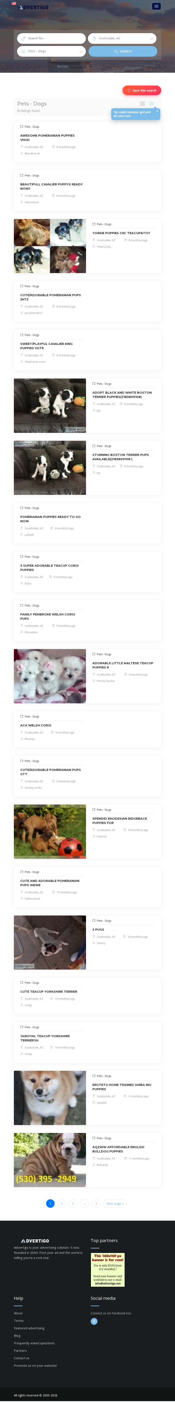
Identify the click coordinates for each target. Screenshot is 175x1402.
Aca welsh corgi (35, 725)
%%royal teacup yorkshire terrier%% (45, 1038)
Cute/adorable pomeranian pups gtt (50, 772)
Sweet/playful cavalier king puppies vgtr (46, 346)
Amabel (101, 1103)
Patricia (101, 836)
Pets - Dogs (31, 127)
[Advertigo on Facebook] (94, 1321)
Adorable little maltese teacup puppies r (122, 665)
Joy (98, 410)
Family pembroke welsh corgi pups (47, 616)
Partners (20, 1350)
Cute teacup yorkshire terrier (48, 992)
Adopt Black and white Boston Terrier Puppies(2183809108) (122, 395)
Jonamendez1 (33, 313)
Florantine (31, 632)
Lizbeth (29, 535)
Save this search (144, 90)
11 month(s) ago (138, 1096)
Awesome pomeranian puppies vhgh (47, 138)
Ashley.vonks (33, 788)
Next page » (115, 1203)
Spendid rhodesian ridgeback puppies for (119, 821)
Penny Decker (105, 681)
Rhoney (29, 739)
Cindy (28, 1005)
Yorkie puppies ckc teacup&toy (121, 233)
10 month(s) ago (137, 830)
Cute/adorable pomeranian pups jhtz (50, 297)
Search (125, 51)
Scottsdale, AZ (33, 147)
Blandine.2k (32, 153)
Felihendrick (32, 899)
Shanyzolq (103, 246)
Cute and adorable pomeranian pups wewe (49, 883)
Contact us (21, 1358)
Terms (19, 1320)
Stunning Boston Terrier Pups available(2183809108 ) (120, 457)
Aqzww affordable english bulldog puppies (118, 1149)
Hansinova (31, 202)
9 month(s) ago (64, 528)
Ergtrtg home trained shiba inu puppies (121, 1087)
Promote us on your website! (35, 1365)
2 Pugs (98, 930)
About (18, 1313)
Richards (102, 1165)
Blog (17, 1335)
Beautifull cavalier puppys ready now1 (51, 186)
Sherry (101, 943)
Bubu (28, 583)
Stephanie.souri (34, 362)
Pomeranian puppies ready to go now (50, 519)
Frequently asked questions (34, 1343)
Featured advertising (29, 1328)
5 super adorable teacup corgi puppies (49, 568)
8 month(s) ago (66, 147)
